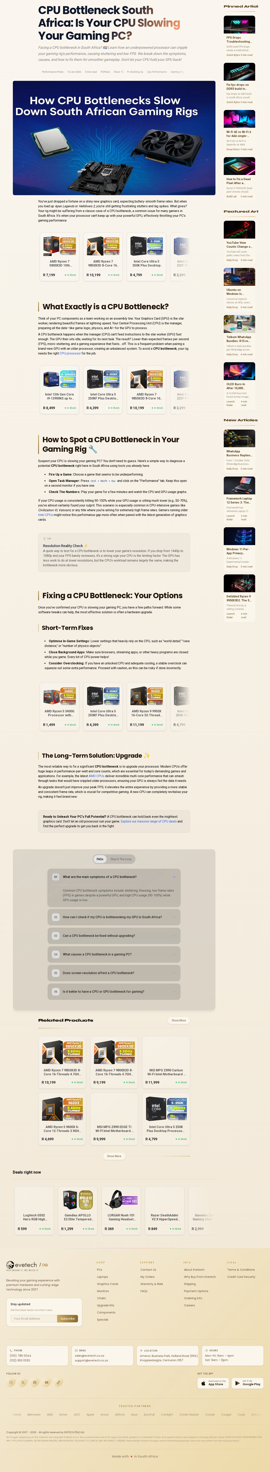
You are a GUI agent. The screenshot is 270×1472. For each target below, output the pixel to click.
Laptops (102, 1277)
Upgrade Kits (105, 1305)
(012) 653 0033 (20, 1360)
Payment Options (195, 1291)
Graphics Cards (107, 1284)
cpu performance (157, 71)
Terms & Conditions (241, 1270)
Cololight (167, 1415)
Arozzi (105, 1415)
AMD (50, 1415)
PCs (99, 1270)
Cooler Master (189, 1415)
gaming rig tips (180, 71)
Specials (102, 1320)
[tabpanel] (114, 934)
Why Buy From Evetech (199, 1277)
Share (117, 71)
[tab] (100, 859)
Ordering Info (192, 1298)
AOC (77, 1415)
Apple (90, 1415)
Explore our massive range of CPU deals (149, 821)
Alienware (34, 1415)
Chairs (101, 1298)
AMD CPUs (96, 776)
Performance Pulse (52, 71)
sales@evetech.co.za (89, 1356)
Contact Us (148, 1270)
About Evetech (193, 1270)
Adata (17, 1415)
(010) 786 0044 (20, 1356)
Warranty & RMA (151, 1284)
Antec (63, 1415)
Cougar (226, 1415)
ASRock (120, 1415)
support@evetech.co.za (91, 1360)
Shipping (189, 1284)
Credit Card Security (241, 1277)
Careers (189, 1305)
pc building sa (135, 71)
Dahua (256, 1415)
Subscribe (67, 1319)
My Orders (147, 1277)
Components (105, 1312)
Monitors (102, 1291)
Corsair (210, 1415)
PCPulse (105, 71)
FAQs (143, 1291)
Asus (134, 1415)
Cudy (241, 1415)
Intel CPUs (45, 515)
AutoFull (149, 1415)
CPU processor (70, 353)
